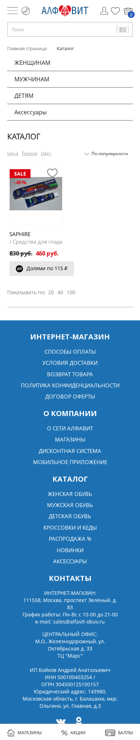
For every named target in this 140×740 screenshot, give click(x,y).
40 (60, 292)
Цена (12, 153)
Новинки (70, 550)
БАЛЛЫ (125, 733)
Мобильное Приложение (70, 462)
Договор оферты (70, 396)
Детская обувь (70, 516)
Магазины (70, 439)
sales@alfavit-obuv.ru (79, 621)
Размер (29, 153)
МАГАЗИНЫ (30, 733)
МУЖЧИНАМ (31, 79)
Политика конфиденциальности (70, 385)
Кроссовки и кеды (70, 527)
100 (71, 292)
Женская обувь (70, 493)
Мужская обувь (70, 505)
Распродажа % (70, 538)
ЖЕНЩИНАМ (32, 63)
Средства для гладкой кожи (49, 241)
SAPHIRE (20, 234)
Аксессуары (30, 112)
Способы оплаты (70, 351)
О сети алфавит (70, 428)
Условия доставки (70, 362)
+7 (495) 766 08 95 (26, 11)
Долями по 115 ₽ (47, 268)
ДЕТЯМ (23, 96)
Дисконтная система (70, 450)
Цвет (46, 153)
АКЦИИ (77, 733)
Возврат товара (70, 374)
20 (51, 292)
